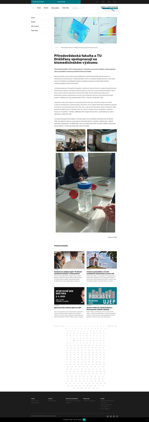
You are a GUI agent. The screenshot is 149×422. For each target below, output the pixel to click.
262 (68, 381)
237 (89, 374)
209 (67, 369)
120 (99, 347)
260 (99, 378)
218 (100, 369)
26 (101, 328)
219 (104, 369)
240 (101, 374)
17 (72, 328)
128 (89, 350)
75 (103, 338)
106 (89, 345)
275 (78, 383)
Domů (57, 48)
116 (85, 347)
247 (87, 376)
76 (67, 340)
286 (80, 385)
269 (95, 381)
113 (74, 347)
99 (103, 343)
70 (87, 338)
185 (96, 362)
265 (80, 381)
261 (103, 378)
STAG (103, 2)
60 (93, 336)
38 (100, 331)
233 (74, 374)
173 (93, 359)
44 (80, 333)
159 (81, 357)
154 (104, 354)
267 (87, 381)
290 (95, 385)
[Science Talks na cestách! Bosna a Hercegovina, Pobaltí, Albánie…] (102, 296)
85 (96, 340)
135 (74, 352)
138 (85, 352)
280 (97, 383)
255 (79, 378)
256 (83, 378)
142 (100, 352)
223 (77, 371)
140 (93, 352)
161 (89, 357)
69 (84, 338)
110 (104, 345)
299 (97, 388)
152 (96, 354)
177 (67, 362)
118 (92, 347)
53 (70, 336)
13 (100, 326)
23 (91, 328)
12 (97, 326)
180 (78, 362)
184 (93, 362)
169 (78, 359)
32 (80, 331)
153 (100, 354)
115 (81, 347)
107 (93, 345)
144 (67, 354)
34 (87, 331)
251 (103, 376)
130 (96, 350)
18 (75, 328)
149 (86, 354)
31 (77, 331)
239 (97, 374)
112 (71, 347)
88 (67, 343)
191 (78, 364)
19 (78, 328)
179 (74, 362)
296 (85, 388)
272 (66, 383)
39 (103, 331)
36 (93, 331)
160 (85, 357)
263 (72, 381)
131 (100, 350)
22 (88, 328)
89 (70, 343)
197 (100, 364)
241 (104, 374)
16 (69, 328)
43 (77, 333)
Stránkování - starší (112, 326)
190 (74, 364)
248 (91, 376)
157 (74, 357)
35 (90, 331)
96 (93, 343)
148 (82, 354)
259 (95, 378)
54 (73, 336)
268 (91, 381)
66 (74, 338)
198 (104, 364)
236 (85, 374)
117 (88, 347)
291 (99, 385)
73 (97, 338)
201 (75, 366)
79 (77, 340)
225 (85, 371)
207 (99, 366)
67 (77, 338)
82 (87, 340)
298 (93, 388)
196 (96, 364)
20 (81, 328)
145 (70, 354)
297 (89, 388)
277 (85, 383)
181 (81, 362)
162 (93, 357)
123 (71, 350)
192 (81, 364)
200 (72, 366)
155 (67, 357)
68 (80, 338)
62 (100, 336)
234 (78, 374)
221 (70, 371)
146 (74, 354)
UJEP (115, 2)
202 (79, 366)
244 (76, 376)
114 (78, 347)
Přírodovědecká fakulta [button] (38, 2)
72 (93, 338)
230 (104, 371)
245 (80, 376)
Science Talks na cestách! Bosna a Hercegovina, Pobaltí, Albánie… (99, 308)
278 (89, 383)
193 (85, 364)
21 (85, 328)
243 (72, 376)
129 (93, 350)
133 (67, 352)
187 (104, 362)
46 (87, 333)
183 (89, 362)
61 (96, 336)
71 (90, 338)
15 (66, 328)
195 (93, 364)
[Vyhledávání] (83, 8)
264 (76, 381)
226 (89, 371)
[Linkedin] (114, 416)
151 (93, 354)
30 (74, 331)
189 (70, 364)
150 (89, 354)
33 (83, 331)
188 (67, 364)
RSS (42, 416)
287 (83, 385)
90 (73, 343)
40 (67, 333)
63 (103, 336)
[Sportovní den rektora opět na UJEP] (69, 296)
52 (67, 336)
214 (85, 369)
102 (74, 345)
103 (78, 345)
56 (80, 336)
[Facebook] (108, 416)
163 (96, 357)
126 (82, 350)
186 (100, 362)
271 (103, 381)
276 (82, 383)
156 (70, 357)
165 (104, 357)
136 (78, 352)
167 (71, 359)
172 (89, 359)
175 (100, 359)
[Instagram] (111, 416)
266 (84, 381)
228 (97, 371)
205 (91, 366)
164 (100, 357)
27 (104, 328)
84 (93, 340)
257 (87, 378)
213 (82, 369)
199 (68, 366)
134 (70, 352)
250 (99, 376)
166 (67, 359)
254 (76, 378)
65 (70, 338)
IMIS (109, 2)
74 (100, 338)
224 (81, 371)
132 (104, 350)
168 (74, 359)
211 (74, 369)
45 (83, 333)
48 (94, 333)
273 (70, 383)
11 (94, 326)
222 (74, 371)
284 (72, 385)
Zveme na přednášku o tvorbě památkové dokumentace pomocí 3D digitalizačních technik (100, 273)
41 (70, 333)
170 (82, 359)
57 (83, 336)
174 (96, 359)
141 (96, 352)
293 (74, 388)
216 (93, 369)
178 (71, 362)
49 (97, 333)
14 (103, 326)
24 (94, 328)
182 (85, 362)
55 (77, 336)
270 (99, 381)
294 (78, 388)
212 (78, 369)
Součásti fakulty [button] (61, 2)
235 (81, 374)
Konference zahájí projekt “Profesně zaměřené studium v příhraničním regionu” (68, 273)
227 (93, 371)
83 (90, 340)
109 (100, 345)
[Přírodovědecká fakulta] (33, 7)
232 (70, 374)
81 (83, 340)
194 (89, 364)
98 (100, 343)
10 (91, 326)
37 (96, 331)
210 (71, 369)
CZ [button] (96, 2)
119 (96, 347)
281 (101, 383)
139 (89, 352)
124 (74, 350)
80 (80, 340)
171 (85, 359)
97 (97, 343)
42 (73, 333)
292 (103, 385)
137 (81, 352)
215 (89, 369)
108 (96, 345)
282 (104, 383)
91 (77, 343)
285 (76, 385)
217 (96, 369)
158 (78, 357)
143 (104, 352)
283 (68, 385)
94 (87, 343)
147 (78, 354)
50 (100, 333)
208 (103, 366)
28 (67, 331)
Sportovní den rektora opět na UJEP (67, 308)
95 (90, 343)
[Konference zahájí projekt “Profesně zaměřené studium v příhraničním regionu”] (69, 260)
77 (70, 340)
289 (91, 385)
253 (72, 378)
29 (70, 331)
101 (70, 345)
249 (95, 376)
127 (85, 350)
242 (68, 376)
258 (91, 378)
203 (83, 366)
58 (87, 336)
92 (80, 343)
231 (66, 374)
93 (83, 343)
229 (101, 371)
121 (103, 347)
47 (90, 333)
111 (67, 347)
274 (74, 383)
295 (81, 388)
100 (67, 345)
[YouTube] (117, 416)
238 (93, 374)
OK (84, 419)
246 (84, 376)
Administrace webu (35, 416)
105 (85, 345)
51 (103, 333)
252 (68, 378)
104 (81, 345)
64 (67, 338)
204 (87, 366)
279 (93, 383)
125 (78, 350)
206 (95, 366)
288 (87, 385)
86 (100, 340)
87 (103, 340)
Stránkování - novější (59, 326)
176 (104, 359)
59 (90, 336)
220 (66, 371)
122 (67, 350)
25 (98, 328)
